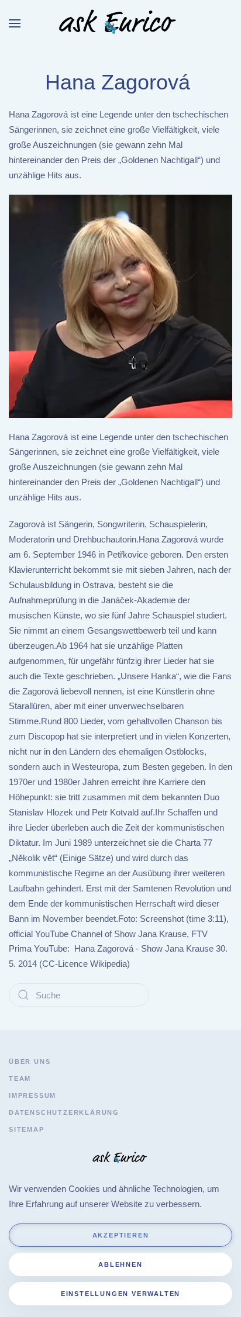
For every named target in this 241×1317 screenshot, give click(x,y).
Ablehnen (120, 1264)
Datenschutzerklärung (64, 1112)
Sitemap (26, 1129)
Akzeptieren (120, 1235)
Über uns (29, 1061)
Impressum (32, 1095)
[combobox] (79, 995)
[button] (14, 23)
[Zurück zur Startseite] (120, 23)
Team (20, 1078)
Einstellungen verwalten (120, 1293)
